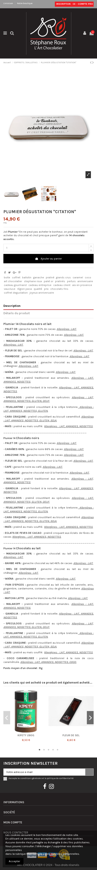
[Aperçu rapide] (26, 732)
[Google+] (14, 272)
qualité (38, 288)
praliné (50, 277)
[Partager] (5, 272)
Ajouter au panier (51, 258)
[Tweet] (9, 272)
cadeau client (61, 285)
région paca (24, 288)
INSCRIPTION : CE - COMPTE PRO (74, 4)
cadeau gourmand (15, 285)
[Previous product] (91, 62)
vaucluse (9, 288)
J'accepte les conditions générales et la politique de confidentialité (41, 778)
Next (90, 717)
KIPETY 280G (26, 735)
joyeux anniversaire (42, 292)
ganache (38, 277)
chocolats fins (59, 288)
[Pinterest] (19, 272)
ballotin (26, 277)
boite (7, 277)
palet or (48, 281)
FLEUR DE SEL (71, 735)
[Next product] (93, 62)
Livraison (8, 3)
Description (12, 305)
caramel (78, 277)
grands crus (63, 277)
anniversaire (85, 281)
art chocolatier (13, 281)
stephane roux (33, 281)
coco (88, 277)
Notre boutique (24, 3)
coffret (16, 277)
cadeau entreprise (39, 285)
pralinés (60, 281)
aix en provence (82, 285)
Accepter (14, 861)
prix (46, 288)
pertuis (71, 281)
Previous (6, 717)
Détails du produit (16, 313)
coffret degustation (16, 292)
